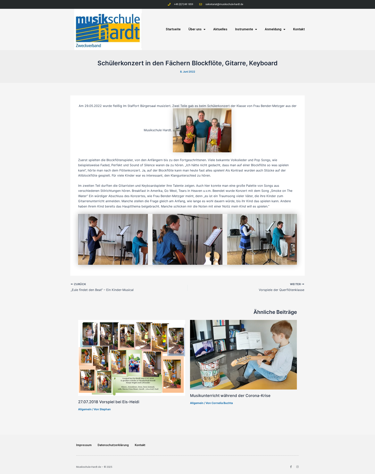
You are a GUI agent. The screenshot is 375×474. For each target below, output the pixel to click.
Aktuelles (220, 29)
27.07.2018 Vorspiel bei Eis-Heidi (108, 401)
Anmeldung (273, 29)
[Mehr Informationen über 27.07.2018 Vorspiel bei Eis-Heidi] (131, 358)
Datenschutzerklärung (113, 445)
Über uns (195, 29)
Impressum (84, 445)
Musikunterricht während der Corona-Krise (230, 395)
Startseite (173, 29)
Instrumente (244, 29)
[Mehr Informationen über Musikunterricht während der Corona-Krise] (243, 354)
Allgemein (85, 409)
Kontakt (299, 29)
